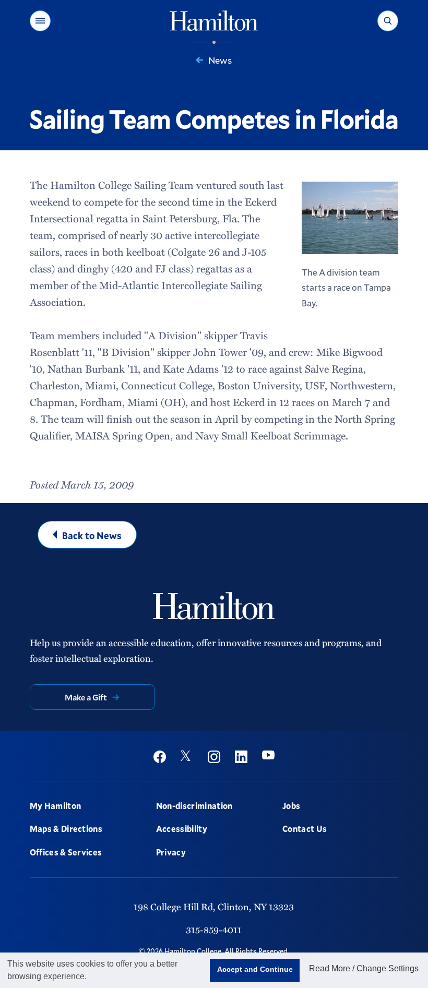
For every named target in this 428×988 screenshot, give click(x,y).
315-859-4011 (214, 929)
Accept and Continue (255, 969)
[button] (40, 21)
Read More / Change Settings (364, 968)
